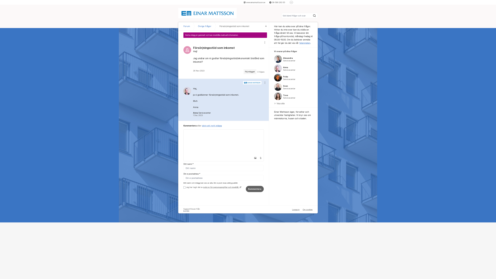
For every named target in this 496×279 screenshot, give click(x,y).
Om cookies (308, 209)
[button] (255, 158)
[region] (223, 58)
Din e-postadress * (191, 174)
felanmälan (304, 43)
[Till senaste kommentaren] (266, 26)
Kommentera (254, 189)
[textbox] (224, 142)
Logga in (296, 209)
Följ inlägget (250, 72)
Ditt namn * (188, 164)
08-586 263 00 (278, 2)
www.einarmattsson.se (255, 2)
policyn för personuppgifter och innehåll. (221, 187)
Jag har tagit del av (212, 187)
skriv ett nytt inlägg (212, 125)
